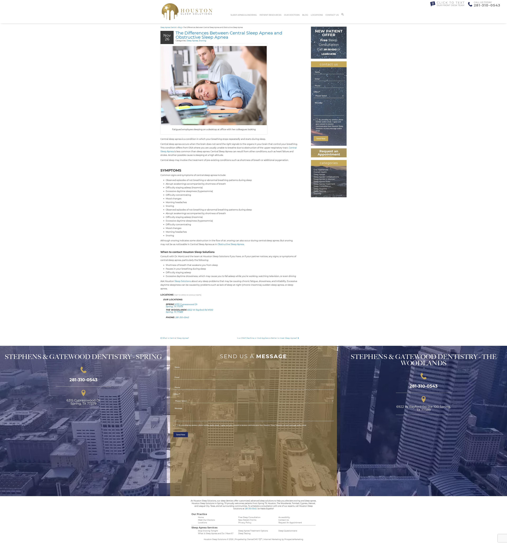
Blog (305, 15)
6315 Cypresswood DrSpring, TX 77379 (181, 305)
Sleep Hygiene (320, 189)
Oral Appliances (321, 170)
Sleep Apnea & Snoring (244, 15)
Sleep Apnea (192, 40)
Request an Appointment (329, 152)
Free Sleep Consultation (249, 517)
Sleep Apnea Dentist (168, 27)
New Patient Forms (247, 520)
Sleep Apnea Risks (322, 181)
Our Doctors (292, 15)
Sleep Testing (320, 191)
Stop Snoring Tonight (208, 531)
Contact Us (332, 15)
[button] (342, 15)
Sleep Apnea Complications (326, 177)
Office (317, 92)
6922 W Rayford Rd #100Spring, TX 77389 (189, 311)
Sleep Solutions (183, 281)
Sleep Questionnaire (287, 531)
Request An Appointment (290, 522)
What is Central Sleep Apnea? (175, 338)
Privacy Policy (244, 522)
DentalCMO (253, 539)
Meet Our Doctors (206, 520)
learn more (328, 54)
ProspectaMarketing (293, 539)
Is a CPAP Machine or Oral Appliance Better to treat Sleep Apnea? (267, 338)
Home (201, 517)
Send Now (320, 138)
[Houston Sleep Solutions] (187, 11)
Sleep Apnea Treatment (324, 184)
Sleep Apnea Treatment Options (253, 531)
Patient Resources (270, 15)
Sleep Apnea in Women (324, 179)
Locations (317, 15)
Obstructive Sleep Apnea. (231, 244)
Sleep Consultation (322, 186)
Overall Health (320, 172)
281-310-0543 (487, 5)
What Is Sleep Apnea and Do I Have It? (215, 533)
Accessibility (284, 517)
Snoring (202, 40)
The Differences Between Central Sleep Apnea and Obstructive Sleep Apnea (229, 35)
